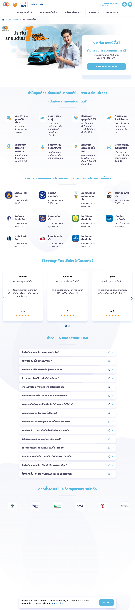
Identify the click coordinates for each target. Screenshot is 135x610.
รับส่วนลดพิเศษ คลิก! (106, 66)
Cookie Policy (57, 603)
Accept (106, 602)
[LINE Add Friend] (124, 4)
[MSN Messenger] (130, 4)
